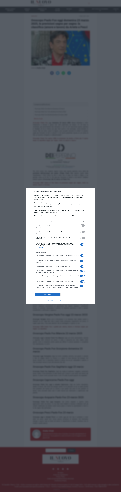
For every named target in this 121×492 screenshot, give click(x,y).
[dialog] (60, 246)
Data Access (60, 300)
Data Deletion (50, 300)
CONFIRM (47, 294)
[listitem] (60, 222)
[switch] (82, 225)
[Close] (91, 191)
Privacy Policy (70, 300)
